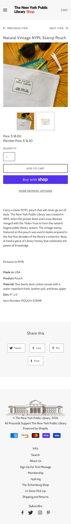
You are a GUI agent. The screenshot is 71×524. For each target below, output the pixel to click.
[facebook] (22, 513)
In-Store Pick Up (35, 491)
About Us (35, 461)
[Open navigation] (8, 10)
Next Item (57, 28)
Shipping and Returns (35, 497)
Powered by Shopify (35, 428)
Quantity (9, 148)
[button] (35, 74)
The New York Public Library (32, 418)
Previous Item (17, 28)
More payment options (35, 190)
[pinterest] (48, 513)
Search (35, 455)
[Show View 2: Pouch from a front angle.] (45, 121)
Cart (64, 10)
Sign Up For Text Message (35, 467)
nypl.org (36, 479)
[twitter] (31, 513)
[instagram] (40, 513)
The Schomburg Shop (35, 485)
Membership (35, 473)
